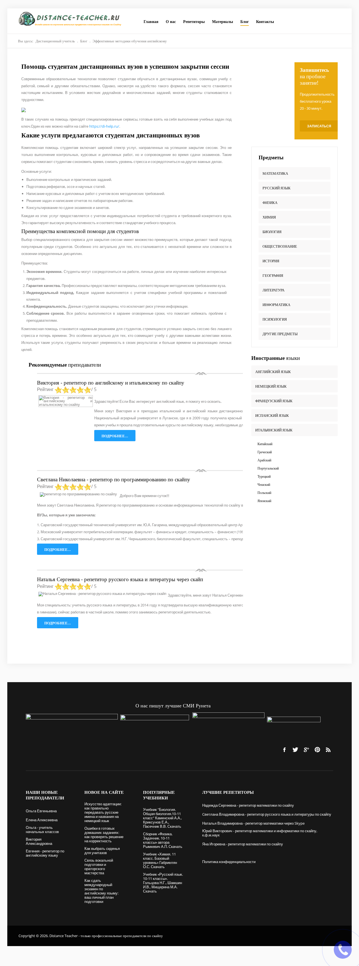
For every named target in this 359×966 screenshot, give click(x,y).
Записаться (319, 126)
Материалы (222, 21)
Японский (264, 500)
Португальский (268, 468)
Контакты (265, 21)
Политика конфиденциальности (229, 861)
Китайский (264, 443)
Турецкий (264, 476)
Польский (264, 492)
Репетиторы (194, 21)
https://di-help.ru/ (104, 126)
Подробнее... (115, 435)
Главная (151, 21)
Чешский (263, 484)
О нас (171, 21)
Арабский (264, 460)
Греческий (264, 452)
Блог (244, 21)
